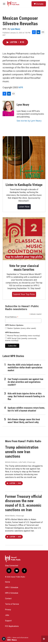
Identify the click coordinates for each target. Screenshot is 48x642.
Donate (39, 4)
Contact (8, 599)
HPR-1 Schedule (11, 587)
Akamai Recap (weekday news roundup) (23, 336)
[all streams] (44, 639)
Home (7, 582)
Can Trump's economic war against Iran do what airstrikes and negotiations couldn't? (25, 382)
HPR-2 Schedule (11, 593)
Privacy (8, 610)
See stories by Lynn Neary (29, 120)
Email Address (11, 317)
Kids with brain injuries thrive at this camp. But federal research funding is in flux (26, 396)
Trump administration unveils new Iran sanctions (21, 452)
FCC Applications (12, 626)
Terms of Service (12, 604)
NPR (21, 87)
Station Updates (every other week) (21, 328)
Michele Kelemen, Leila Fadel (15, 462)
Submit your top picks (24, 294)
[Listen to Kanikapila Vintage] (24, 157)
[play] (4, 638)
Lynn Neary (15, 29)
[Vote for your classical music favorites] (24, 238)
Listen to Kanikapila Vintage (24, 185)
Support (8, 621)
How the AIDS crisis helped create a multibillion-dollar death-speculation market (25, 367)
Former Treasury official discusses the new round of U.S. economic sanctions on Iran (23, 503)
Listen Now (24, 206)
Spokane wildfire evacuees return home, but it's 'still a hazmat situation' (26, 409)
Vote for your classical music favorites (24, 268)
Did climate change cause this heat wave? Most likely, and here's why (24, 421)
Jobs (7, 615)
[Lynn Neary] (8, 108)
